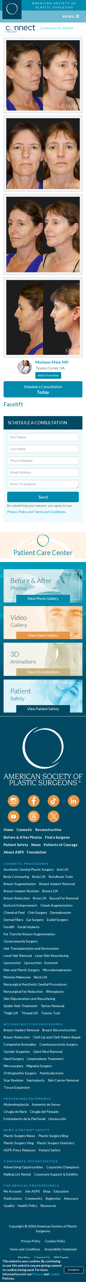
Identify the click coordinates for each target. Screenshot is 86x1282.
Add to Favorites (48, 375)
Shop (47, 1191)
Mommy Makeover (17, 977)
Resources (48, 1206)
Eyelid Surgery (57, 920)
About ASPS (14, 852)
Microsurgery (13, 1066)
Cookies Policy (55, 1241)
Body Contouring (16, 877)
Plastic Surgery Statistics (55, 1143)
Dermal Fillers (13, 920)
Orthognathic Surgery (20, 1073)
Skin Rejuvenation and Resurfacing (29, 999)
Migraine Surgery (39, 1066)
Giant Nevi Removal (47, 1051)
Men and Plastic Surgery (22, 970)
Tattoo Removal (52, 1006)
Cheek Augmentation (56, 905)
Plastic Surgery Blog (53, 1136)
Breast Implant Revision (21, 891)
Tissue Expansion (17, 1087)
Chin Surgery (37, 912)
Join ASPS (32, 1191)
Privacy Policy (17, 512)
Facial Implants (29, 927)
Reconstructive (48, 829)
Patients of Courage (61, 844)
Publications (13, 1198)
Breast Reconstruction (59, 1030)
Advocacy (71, 1198)
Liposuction (12, 963)
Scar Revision (13, 1080)
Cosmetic (24, 829)
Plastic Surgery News (19, 1136)
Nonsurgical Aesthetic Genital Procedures (35, 984)
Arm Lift (63, 869)
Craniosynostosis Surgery (58, 1044)
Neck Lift (40, 977)
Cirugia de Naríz (15, 1111)
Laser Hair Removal (18, 955)
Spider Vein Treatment (21, 1006)
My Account (13, 1191)
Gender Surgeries (17, 1051)
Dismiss (74, 1270)
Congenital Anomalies (20, 1044)
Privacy (37, 1274)
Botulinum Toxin (61, 877)
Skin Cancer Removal (63, 1080)
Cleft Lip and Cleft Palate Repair (57, 1037)
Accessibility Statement (60, 1249)
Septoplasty (36, 1080)
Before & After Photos (23, 837)
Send (43, 497)
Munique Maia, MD (52, 362)
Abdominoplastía (16, 1104)
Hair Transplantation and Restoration (31, 948)
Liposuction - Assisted (41, 963)
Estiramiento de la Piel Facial (24, 1119)
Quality (9, 1206)
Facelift (9, 927)
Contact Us (42, 1258)
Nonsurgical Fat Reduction (23, 991)
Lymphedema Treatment (45, 1059)
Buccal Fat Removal (64, 898)
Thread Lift (29, 1013)
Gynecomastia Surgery (21, 941)
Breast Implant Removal (57, 884)
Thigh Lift (11, 1013)
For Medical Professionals (31, 1185)
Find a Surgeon (57, 837)
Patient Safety (16, 844)
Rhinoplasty (55, 991)
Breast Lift (50, 891)
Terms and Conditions (49, 512)
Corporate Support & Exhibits (56, 1174)
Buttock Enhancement (20, 905)
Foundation (36, 852)
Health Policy (27, 1206)
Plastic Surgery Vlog (19, 1143)
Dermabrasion (60, 912)
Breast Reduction (17, 898)
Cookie (54, 1274)
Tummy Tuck (50, 1013)
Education (61, 1191)
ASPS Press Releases (20, 1150)
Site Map (24, 1258)
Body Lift (39, 877)
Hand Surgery (14, 1059)
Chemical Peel (14, 912)
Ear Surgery (35, 920)
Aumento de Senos (46, 1104)
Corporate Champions (62, 1167)
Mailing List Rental (17, 1174)
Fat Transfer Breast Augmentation (29, 934)
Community (33, 1198)
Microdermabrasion (57, 970)
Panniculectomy (52, 1073)
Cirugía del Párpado (44, 1111)
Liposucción (57, 1119)
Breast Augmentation (20, 884)
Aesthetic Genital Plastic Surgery (29, 869)
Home (8, 829)
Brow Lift (40, 898)
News (36, 844)
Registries (53, 1198)
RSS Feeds (61, 1258)
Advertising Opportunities (23, 1167)
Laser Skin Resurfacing (52, 955)
